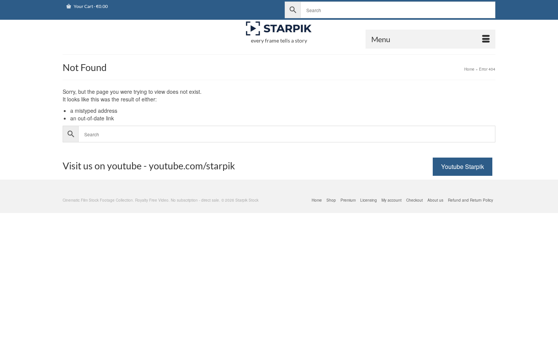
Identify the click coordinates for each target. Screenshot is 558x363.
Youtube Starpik (462, 166)
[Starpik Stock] (279, 29)
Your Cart (90, 6)
